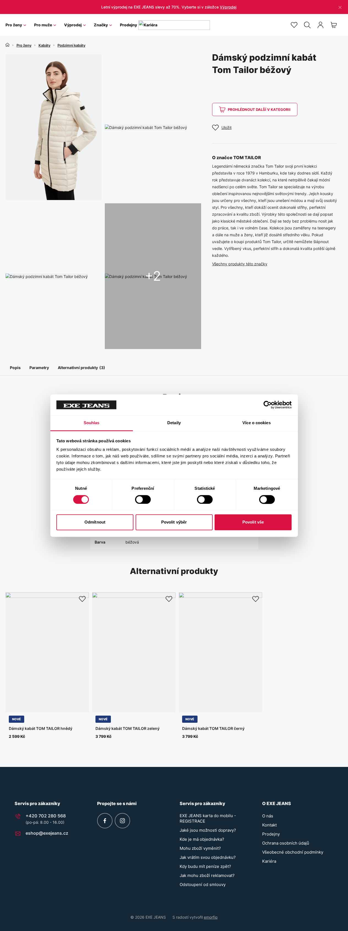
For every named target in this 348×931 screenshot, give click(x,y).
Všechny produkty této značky (239, 263)
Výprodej (228, 7)
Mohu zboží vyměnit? (200, 848)
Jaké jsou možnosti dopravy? (208, 830)
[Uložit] (82, 599)
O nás (267, 816)
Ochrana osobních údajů (285, 843)
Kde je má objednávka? (202, 839)
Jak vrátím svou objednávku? (208, 857)
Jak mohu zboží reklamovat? (207, 875)
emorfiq (211, 917)
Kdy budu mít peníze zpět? (205, 866)
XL (41, 705)
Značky (101, 24)
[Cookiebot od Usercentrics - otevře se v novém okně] (267, 405)
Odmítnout (94, 522)
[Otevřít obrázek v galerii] (54, 127)
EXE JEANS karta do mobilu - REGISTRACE (208, 818)
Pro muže (43, 24)
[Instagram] (122, 820)
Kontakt (269, 825)
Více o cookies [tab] (256, 423)
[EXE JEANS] (174, 25)
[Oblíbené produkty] (294, 25)
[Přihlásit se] (320, 25)
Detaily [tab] (174, 423)
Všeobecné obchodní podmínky (292, 852)
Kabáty (44, 45)
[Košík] (333, 25)
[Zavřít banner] (340, 7)
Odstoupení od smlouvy (203, 884)
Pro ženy (14, 24)
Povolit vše (253, 522)
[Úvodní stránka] (7, 45)
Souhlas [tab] (92, 423)
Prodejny (128, 24)
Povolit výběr (174, 522)
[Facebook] (105, 820)
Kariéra (269, 861)
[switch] (143, 499)
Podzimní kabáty (71, 45)
